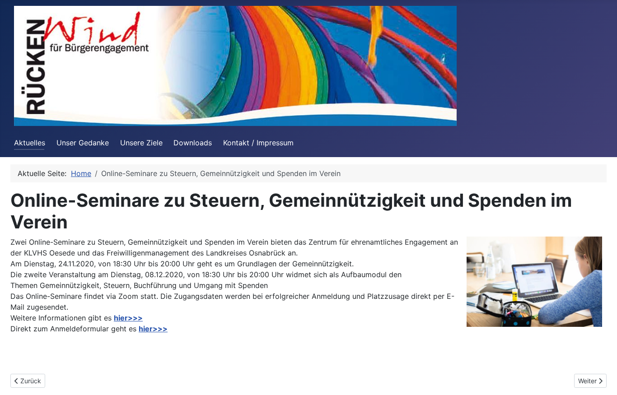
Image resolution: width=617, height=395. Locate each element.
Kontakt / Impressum (258, 142)
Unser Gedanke (82, 142)
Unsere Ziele (141, 142)
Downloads (192, 142)
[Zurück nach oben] (601, 378)
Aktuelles (29, 142)
